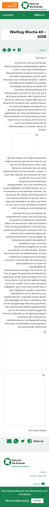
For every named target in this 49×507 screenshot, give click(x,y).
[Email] (4, 50)
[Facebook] (19, 50)
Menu (38, 15)
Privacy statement (38, 476)
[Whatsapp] (9, 50)
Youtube (37, 484)
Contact (42, 472)
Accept (37, 501)
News (42, 50)
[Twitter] (14, 50)
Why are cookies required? (17, 500)
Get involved (12, 5)
